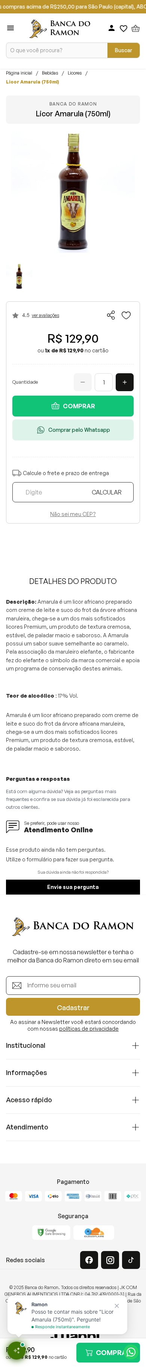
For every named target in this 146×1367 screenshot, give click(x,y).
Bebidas (50, 73)
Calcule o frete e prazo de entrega (66, 473)
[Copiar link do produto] (111, 315)
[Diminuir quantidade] (83, 382)
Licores (75, 73)
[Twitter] (131, 1260)
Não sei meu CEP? (73, 514)
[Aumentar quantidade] (125, 382)
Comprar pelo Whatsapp (79, 430)
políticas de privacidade (89, 1028)
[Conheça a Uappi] (73, 1337)
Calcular (107, 492)
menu (10, 27)
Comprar (79, 406)
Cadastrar (73, 1007)
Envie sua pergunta (73, 887)
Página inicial (19, 73)
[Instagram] (110, 1260)
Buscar (123, 50)
